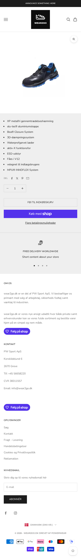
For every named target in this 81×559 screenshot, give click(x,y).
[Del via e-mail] (27, 178)
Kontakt (8, 434)
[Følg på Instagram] (15, 513)
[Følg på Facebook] (6, 513)
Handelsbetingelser (15, 446)
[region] (40, 249)
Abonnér (15, 499)
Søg (6, 427)
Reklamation (11, 458)
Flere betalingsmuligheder (40, 223)
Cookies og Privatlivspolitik (19, 452)
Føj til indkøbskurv (40, 202)
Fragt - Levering (13, 440)
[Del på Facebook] (11, 178)
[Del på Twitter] (17, 178)
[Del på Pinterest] (22, 178)
